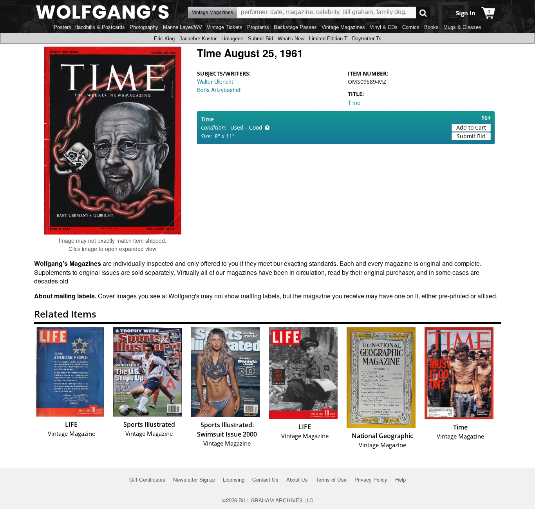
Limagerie (232, 39)
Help (400, 479)
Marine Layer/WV (182, 27)
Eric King (164, 39)
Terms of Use (331, 479)
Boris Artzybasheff (219, 90)
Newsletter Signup (194, 479)
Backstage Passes (295, 27)
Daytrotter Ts (366, 39)
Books (431, 27)
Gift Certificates (147, 479)
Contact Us (265, 479)
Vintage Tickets (224, 27)
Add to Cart (471, 127)
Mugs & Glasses (462, 27)
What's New (291, 39)
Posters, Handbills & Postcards (89, 27)
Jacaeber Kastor (198, 39)
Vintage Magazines (343, 27)
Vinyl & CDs (384, 27)
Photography (144, 27)
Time (354, 102)
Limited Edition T (328, 39)
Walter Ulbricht (215, 81)
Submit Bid (260, 39)
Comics (410, 27)
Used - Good (246, 127)
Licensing (233, 479)
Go (423, 13)
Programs (258, 27)
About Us (297, 479)
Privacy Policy (370, 479)
